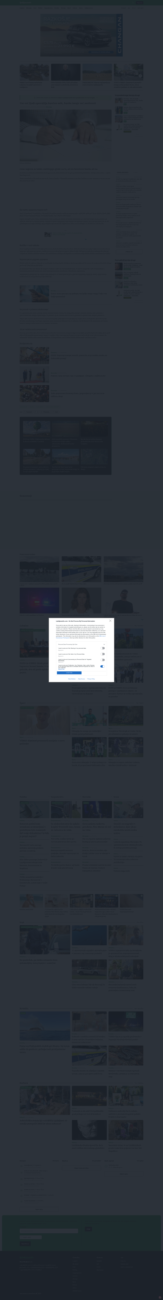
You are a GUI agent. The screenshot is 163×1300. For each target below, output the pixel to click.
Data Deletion (72, 679)
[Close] (110, 621)
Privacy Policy (91, 679)
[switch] (102, 648)
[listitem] (81, 644)
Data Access (81, 679)
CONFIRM (69, 672)
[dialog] (81, 650)
